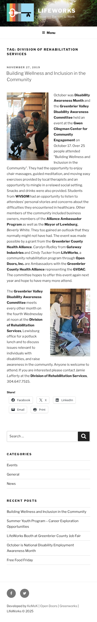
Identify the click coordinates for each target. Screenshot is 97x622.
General (13, 474)
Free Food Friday (20, 560)
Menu (51, 33)
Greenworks (68, 606)
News (11, 484)
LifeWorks (57, 10)
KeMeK (32, 606)
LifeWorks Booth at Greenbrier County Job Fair (44, 536)
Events (12, 465)
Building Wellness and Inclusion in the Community (46, 512)
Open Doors (48, 606)
